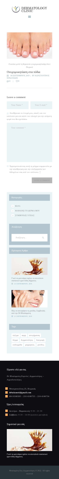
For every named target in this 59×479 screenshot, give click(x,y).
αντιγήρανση (34, 335)
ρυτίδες (41, 345)
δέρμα (15, 340)
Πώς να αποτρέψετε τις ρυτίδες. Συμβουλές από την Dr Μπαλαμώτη (28, 312)
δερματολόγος (27, 340)
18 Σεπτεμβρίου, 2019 (19, 76)
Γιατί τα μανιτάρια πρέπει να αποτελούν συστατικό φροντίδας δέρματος (27, 279)
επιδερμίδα (17, 345)
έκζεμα (16, 335)
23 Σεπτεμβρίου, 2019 (23, 284)
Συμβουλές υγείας (24, 215)
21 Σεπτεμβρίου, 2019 (23, 316)
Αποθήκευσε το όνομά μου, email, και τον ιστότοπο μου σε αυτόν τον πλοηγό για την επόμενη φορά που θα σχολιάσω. (29, 116)
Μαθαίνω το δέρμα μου (27, 211)
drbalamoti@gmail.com (20, 392)
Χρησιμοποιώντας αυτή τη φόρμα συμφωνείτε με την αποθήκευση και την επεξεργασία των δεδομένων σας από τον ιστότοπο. (31, 169)
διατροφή (40, 340)
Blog (17, 206)
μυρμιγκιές (29, 345)
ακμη (24, 335)
